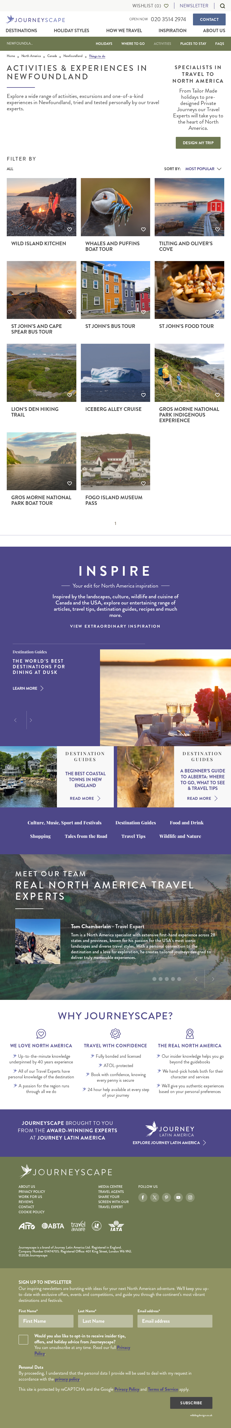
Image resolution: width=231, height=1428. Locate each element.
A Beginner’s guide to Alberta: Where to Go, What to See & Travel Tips (202, 780)
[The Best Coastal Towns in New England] (28, 776)
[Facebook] (142, 1197)
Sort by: (172, 169)
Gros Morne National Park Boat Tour (41, 500)
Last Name (87, 1311)
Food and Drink (187, 822)
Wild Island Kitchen (38, 243)
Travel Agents (111, 1192)
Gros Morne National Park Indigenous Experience (189, 414)
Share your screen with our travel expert (113, 1202)
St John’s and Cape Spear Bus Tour (36, 329)
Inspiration (172, 31)
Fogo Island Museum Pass (114, 500)
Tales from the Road (86, 836)
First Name (28, 1311)
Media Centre (110, 1186)
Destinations (21, 30)
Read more (82, 798)
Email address (148, 1311)
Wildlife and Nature (180, 836)
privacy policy (67, 1379)
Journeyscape (35, 19)
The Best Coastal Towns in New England (85, 780)
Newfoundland (21, 43)
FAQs (219, 43)
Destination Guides (85, 756)
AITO (27, 1225)
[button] (15, 720)
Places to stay (193, 43)
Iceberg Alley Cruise (113, 409)
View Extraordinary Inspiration (115, 626)
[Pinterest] (166, 1197)
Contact (209, 19)
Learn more (25, 688)
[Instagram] (190, 1197)
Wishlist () (146, 6)
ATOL (96, 1226)
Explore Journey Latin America (166, 1142)
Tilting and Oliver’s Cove (186, 246)
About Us (214, 30)
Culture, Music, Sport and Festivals (64, 822)
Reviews (26, 1202)
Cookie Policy (32, 1212)
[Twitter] (154, 1197)
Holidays (104, 43)
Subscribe (191, 1403)
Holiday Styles (71, 30)
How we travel (124, 30)
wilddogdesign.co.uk (201, 1415)
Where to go (133, 43)
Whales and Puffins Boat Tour (112, 246)
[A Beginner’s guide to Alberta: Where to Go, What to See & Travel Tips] (145, 776)
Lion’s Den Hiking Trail (35, 412)
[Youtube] (178, 1197)
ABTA (53, 1226)
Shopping (40, 836)
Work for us (30, 1197)
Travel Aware (78, 1226)
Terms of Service (163, 1389)
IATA (116, 1226)
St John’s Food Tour (186, 326)
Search (219, 6)
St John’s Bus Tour (110, 326)
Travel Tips (133, 836)
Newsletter (194, 6)
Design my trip (198, 143)
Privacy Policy (32, 1192)
